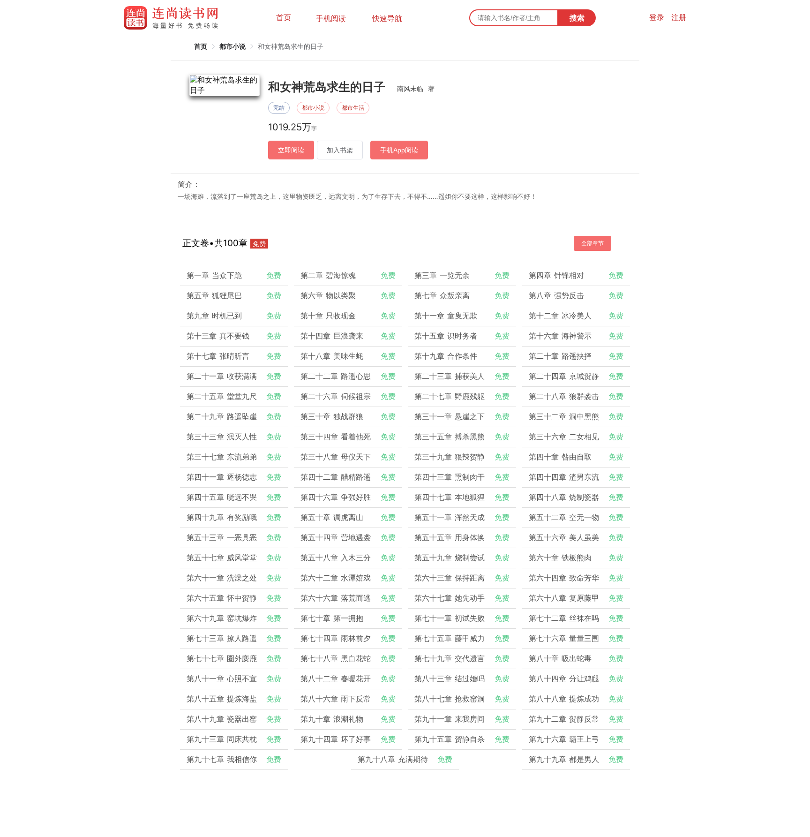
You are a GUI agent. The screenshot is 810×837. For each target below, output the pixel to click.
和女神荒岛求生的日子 (290, 46)
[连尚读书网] (173, 18)
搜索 (577, 18)
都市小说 (232, 46)
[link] (200, 46)
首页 (283, 17)
